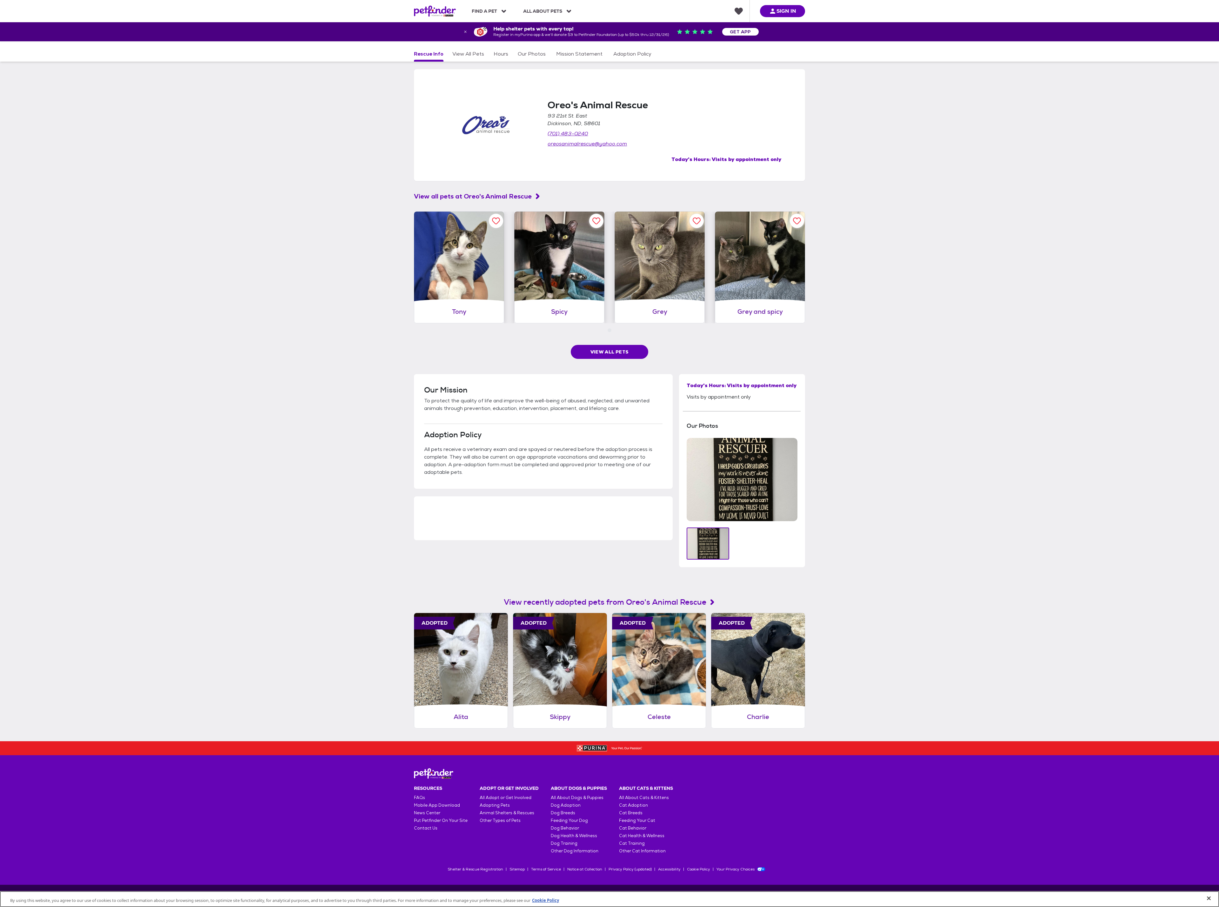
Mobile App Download (437, 805)
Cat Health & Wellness (641, 835)
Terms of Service (546, 869)
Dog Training (564, 843)
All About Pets (542, 11)
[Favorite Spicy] (596, 221)
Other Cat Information (642, 851)
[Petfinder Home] (435, 11)
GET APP (740, 32)
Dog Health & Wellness (574, 835)
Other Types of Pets (500, 820)
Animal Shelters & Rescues (507, 813)
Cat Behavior (632, 828)
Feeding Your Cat (637, 820)
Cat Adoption (633, 805)
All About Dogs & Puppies (577, 797)
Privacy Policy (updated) (630, 869)
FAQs (419, 797)
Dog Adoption (566, 805)
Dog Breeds (563, 813)
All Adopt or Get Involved (505, 797)
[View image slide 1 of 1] (708, 543)
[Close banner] (465, 32)
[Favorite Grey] (697, 221)
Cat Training (632, 843)
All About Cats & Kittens (644, 797)
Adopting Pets (495, 805)
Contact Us (425, 828)
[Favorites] (739, 11)
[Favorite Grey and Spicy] (797, 221)
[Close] (1209, 898)
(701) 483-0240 (568, 133)
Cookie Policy (698, 869)
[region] (609, 899)
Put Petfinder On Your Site (441, 820)
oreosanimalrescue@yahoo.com (587, 143)
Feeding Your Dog (569, 820)
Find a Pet (484, 11)
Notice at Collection (584, 869)
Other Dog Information (574, 851)
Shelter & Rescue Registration (475, 869)
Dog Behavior (565, 828)
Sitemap (517, 869)
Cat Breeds (631, 813)
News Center (427, 813)
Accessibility (669, 869)
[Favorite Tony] (496, 221)
